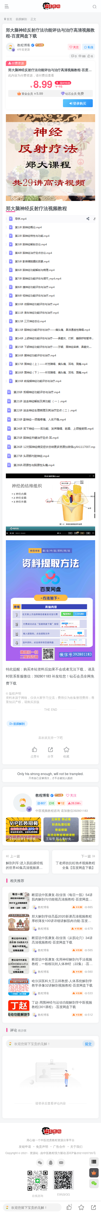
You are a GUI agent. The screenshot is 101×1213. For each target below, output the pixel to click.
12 (62, 803)
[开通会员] (94, 1172)
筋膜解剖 (21, 19)
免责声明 (42, 1146)
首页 (9, 19)
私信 (90, 47)
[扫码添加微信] (94, 1183)
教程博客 (23, 45)
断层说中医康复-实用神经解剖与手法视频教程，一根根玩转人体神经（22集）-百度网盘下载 (62, 964)
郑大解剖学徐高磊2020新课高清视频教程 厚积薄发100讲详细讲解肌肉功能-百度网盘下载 (62, 921)
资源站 (34, 1153)
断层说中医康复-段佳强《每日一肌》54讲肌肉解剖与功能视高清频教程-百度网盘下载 (62, 899)
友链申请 (25, 1146)
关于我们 (76, 1146)
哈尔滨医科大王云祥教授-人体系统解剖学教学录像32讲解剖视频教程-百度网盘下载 (62, 983)
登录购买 (79, 103)
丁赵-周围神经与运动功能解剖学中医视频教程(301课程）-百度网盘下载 (62, 1004)
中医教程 (48, 1153)
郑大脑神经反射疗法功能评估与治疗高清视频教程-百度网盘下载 (50, 33)
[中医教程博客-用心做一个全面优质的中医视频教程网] (50, 1131)
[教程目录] (94, 1162)
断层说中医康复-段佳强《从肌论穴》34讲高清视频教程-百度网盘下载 (62, 940)
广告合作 (59, 1146)
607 (43, 803)
